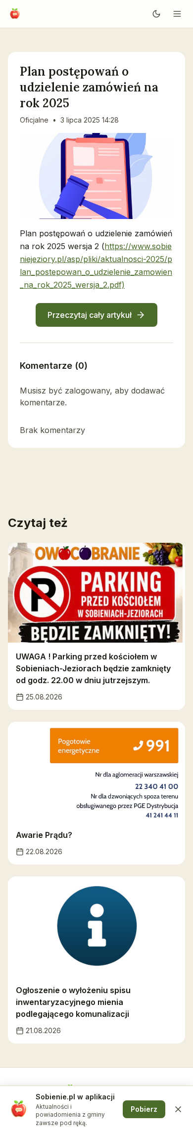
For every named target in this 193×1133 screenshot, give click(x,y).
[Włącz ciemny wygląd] (156, 14)
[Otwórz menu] (177, 14)
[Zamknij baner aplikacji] (178, 1109)
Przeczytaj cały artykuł (90, 315)
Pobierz (144, 1109)
